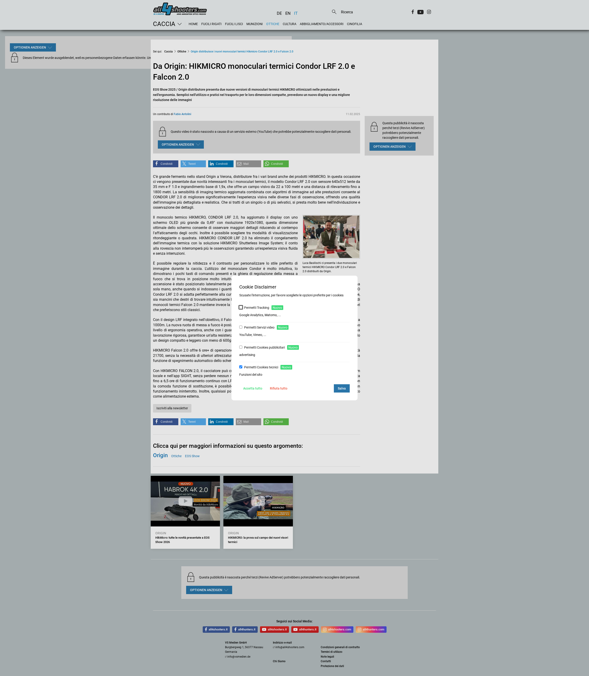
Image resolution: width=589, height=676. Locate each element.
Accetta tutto (252, 388)
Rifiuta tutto (278, 388)
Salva (342, 388)
